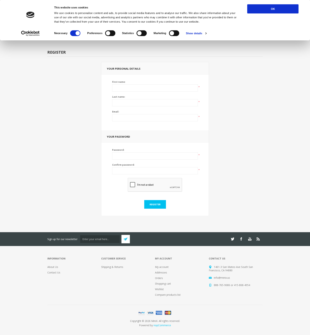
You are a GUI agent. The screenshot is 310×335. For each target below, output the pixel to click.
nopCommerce (162, 325)
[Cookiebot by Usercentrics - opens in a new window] (30, 33)
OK (273, 8)
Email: (115, 111)
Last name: (118, 96)
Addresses (161, 272)
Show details (194, 33)
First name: (119, 81)
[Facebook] (241, 239)
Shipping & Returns (112, 267)
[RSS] (258, 239)
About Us (52, 267)
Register (155, 204)
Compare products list (168, 294)
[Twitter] (232, 239)
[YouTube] (250, 239)
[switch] (110, 33)
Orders (159, 278)
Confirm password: (123, 164)
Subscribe (125, 239)
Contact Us (53, 272)
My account (162, 267)
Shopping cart (163, 283)
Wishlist (159, 289)
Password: (118, 149)
